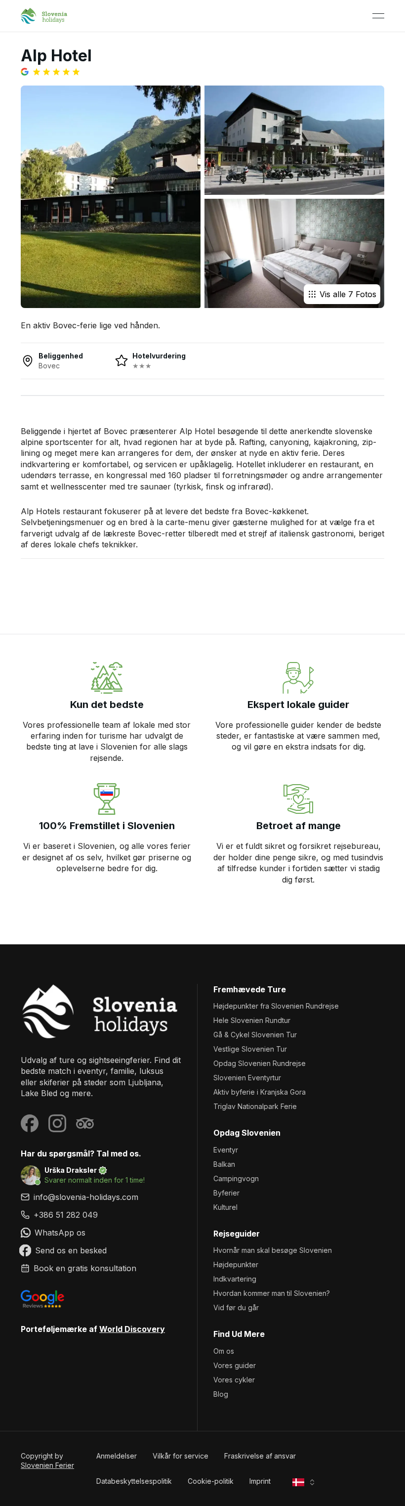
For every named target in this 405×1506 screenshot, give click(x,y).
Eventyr (225, 1150)
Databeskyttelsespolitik (134, 1481)
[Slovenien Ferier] (101, 1011)
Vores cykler (234, 1379)
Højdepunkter (235, 1264)
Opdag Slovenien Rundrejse (259, 1063)
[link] (101, 1215)
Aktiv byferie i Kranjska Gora (259, 1092)
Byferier (226, 1193)
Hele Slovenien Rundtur (251, 1020)
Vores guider (234, 1365)
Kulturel (225, 1207)
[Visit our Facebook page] (30, 1123)
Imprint (260, 1481)
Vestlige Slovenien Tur (250, 1049)
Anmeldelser (116, 1456)
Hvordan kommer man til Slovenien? (271, 1293)
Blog (220, 1394)
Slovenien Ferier (47, 1465)
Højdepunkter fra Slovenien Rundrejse (276, 1006)
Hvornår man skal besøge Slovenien (272, 1250)
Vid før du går (236, 1307)
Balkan (224, 1164)
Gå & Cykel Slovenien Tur (255, 1034)
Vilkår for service (180, 1456)
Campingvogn (236, 1178)
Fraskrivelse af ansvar (260, 1456)
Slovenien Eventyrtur (247, 1077)
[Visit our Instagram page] (57, 1123)
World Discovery (132, 1329)
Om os (223, 1351)
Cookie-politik (211, 1481)
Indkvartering (234, 1279)
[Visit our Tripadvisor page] (85, 1123)
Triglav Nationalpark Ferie (255, 1106)
